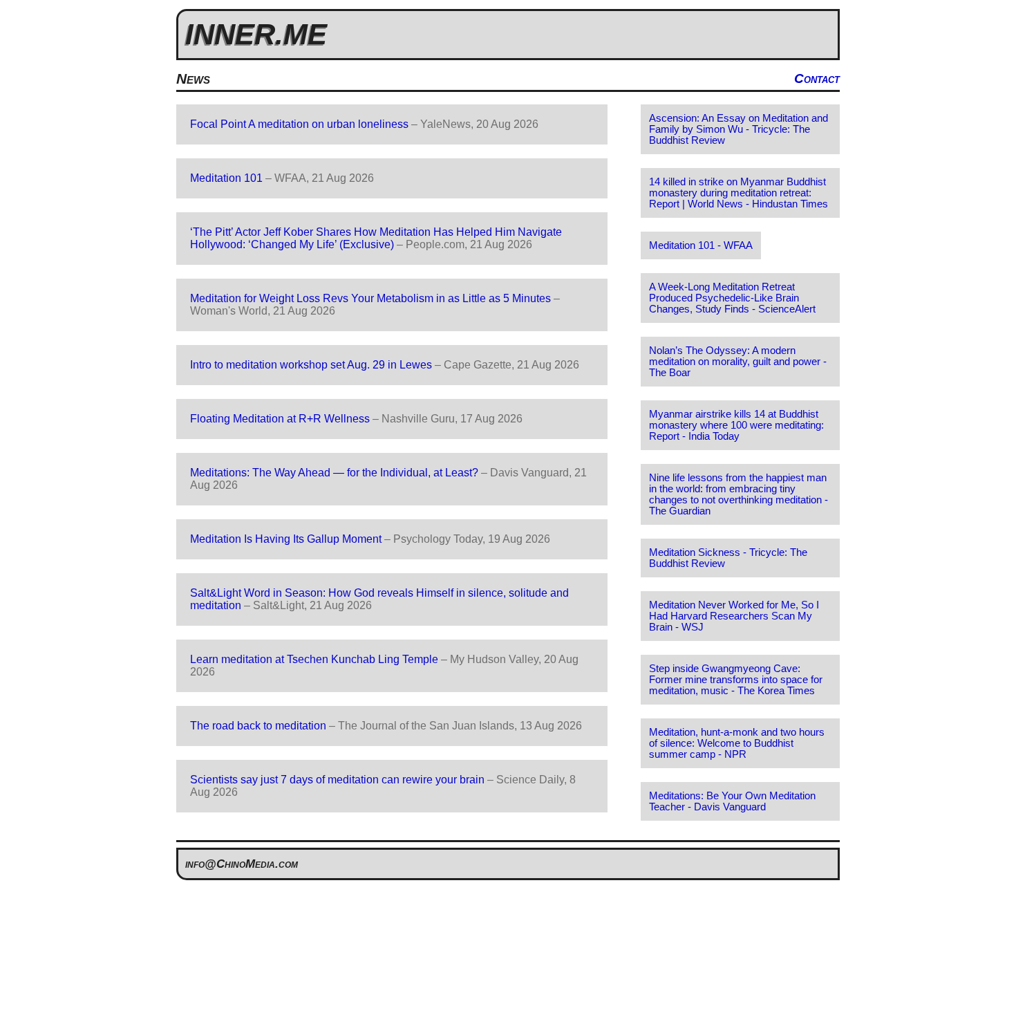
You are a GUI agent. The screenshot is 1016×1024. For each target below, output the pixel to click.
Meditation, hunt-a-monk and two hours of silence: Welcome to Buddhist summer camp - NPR (737, 743)
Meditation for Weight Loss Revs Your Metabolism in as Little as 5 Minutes (370, 298)
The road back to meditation (258, 726)
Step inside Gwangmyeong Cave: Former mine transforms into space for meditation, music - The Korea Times (735, 679)
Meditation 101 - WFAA (701, 245)
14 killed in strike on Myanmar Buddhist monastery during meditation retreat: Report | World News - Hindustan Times (738, 193)
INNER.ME (256, 34)
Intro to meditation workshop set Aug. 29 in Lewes (311, 365)
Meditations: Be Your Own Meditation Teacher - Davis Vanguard (732, 801)
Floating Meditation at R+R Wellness (280, 419)
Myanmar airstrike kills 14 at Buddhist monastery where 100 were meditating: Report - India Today (736, 425)
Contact (817, 78)
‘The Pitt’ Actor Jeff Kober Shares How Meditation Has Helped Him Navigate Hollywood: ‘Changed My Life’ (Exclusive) (376, 238)
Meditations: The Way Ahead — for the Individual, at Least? (334, 472)
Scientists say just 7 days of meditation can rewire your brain (337, 779)
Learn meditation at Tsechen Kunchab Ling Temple (314, 659)
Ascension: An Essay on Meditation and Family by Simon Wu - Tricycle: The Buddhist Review (738, 129)
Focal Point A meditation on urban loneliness (299, 124)
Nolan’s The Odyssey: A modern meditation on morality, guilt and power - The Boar (738, 361)
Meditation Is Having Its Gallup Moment (286, 539)
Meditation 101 (226, 178)
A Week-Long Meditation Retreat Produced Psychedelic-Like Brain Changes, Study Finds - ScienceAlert (732, 298)
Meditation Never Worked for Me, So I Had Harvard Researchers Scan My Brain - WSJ (734, 616)
